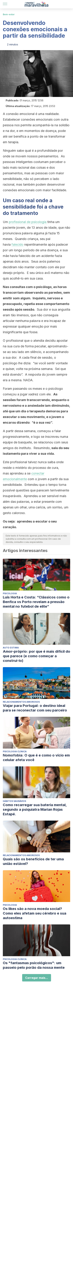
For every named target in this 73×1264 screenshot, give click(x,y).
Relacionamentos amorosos (21, 702)
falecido (17, 244)
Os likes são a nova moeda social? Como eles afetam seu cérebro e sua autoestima (34, 913)
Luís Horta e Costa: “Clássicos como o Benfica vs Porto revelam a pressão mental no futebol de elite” (36, 602)
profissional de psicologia (27, 222)
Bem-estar (9, 14)
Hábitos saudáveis (14, 801)
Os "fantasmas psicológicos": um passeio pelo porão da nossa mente (34, 965)
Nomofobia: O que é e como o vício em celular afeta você (36, 757)
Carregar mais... (36, 978)
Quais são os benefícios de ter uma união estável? (33, 861)
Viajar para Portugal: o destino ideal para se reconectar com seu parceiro (35, 708)
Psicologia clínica (15, 751)
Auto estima (11, 647)
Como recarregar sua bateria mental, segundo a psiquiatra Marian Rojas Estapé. (35, 809)
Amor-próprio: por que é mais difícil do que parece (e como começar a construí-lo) (36, 656)
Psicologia (10, 593)
